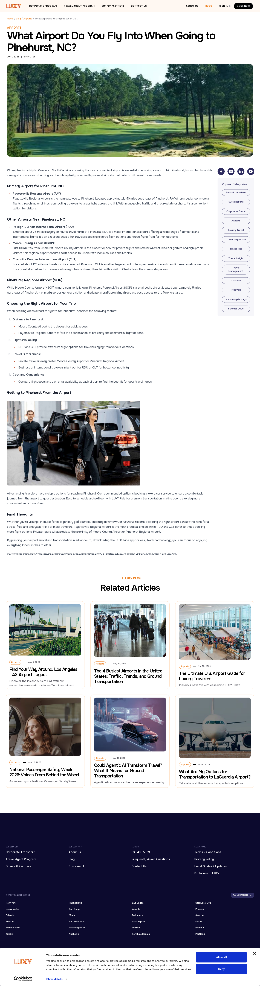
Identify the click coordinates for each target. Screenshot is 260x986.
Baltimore (137, 915)
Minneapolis (138, 921)
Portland (200, 934)
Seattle (199, 915)
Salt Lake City (203, 903)
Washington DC (77, 927)
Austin (9, 934)
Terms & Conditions (207, 852)
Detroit (136, 927)
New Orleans (13, 927)
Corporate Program (43, 6)
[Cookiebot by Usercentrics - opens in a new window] (22, 979)
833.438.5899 (140, 852)
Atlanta (136, 909)
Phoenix (199, 909)
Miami (72, 915)
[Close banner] (254, 953)
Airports (27, 18)
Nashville (74, 934)
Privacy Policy (204, 859)
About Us (192, 6)
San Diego (74, 909)
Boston (10, 921)
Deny (221, 968)
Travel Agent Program (79, 6)
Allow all (221, 957)
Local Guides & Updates (210, 866)
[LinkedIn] (240, 171)
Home (10, 18)
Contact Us (139, 6)
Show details (54, 979)
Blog (208, 6)
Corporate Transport (20, 852)
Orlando (10, 915)
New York (11, 903)
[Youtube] (250, 171)
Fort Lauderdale (141, 934)
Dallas (198, 921)
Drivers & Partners (18, 866)
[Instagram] (231, 171)
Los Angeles (12, 909)
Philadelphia (75, 903)
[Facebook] (221, 171)
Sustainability (78, 866)
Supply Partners (113, 6)
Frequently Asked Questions (150, 859)
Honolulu (200, 927)
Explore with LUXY (206, 873)
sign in (223, 6)
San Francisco (77, 921)
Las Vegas (137, 903)
